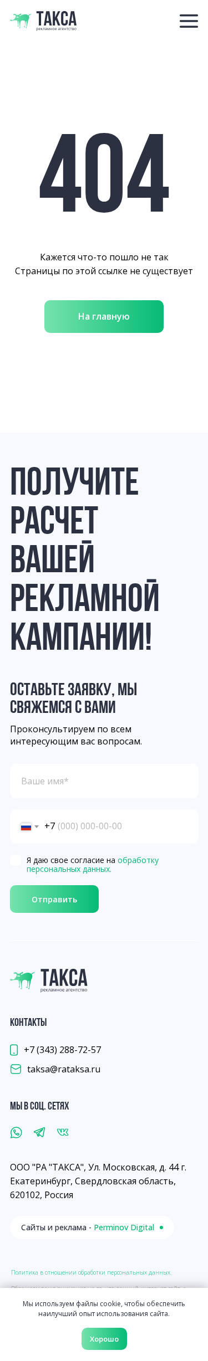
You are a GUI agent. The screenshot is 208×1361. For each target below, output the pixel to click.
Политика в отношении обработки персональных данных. (91, 1272)
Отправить (54, 899)
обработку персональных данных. (93, 865)
